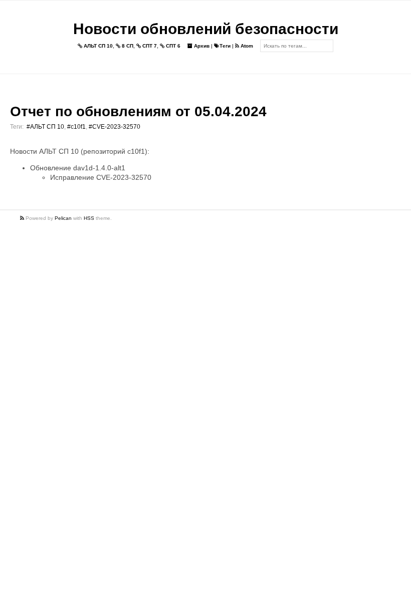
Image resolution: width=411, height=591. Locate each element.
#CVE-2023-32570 (114, 126)
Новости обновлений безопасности (205, 29)
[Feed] (23, 218)
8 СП (126, 46)
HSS (89, 218)
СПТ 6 (172, 46)
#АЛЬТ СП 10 (45, 126)
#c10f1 (76, 126)
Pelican (63, 218)
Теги (225, 46)
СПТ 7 (149, 46)
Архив (201, 46)
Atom (246, 46)
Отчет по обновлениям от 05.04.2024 (138, 111)
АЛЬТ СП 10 (97, 46)
